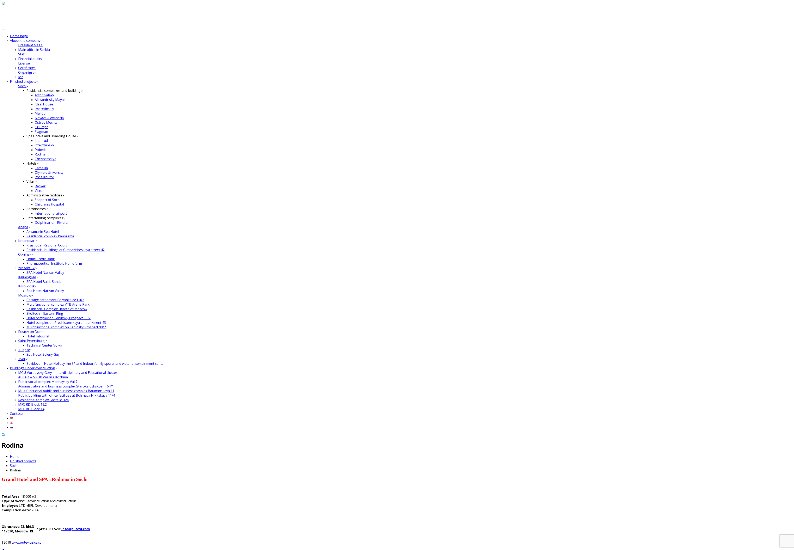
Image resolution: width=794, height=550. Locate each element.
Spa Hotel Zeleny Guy (43, 354)
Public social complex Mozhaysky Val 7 (47, 381)
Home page (19, 36)
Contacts (17, 413)
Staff (21, 54)
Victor (39, 190)
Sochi (22, 86)
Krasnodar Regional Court (46, 245)
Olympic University (49, 172)
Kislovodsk (26, 286)
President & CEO (30, 45)
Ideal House (44, 104)
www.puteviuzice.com (28, 542)
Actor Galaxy (44, 95)
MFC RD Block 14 (31, 409)
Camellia (41, 168)
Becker (40, 186)
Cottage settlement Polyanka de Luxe (55, 300)
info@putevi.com (75, 529)
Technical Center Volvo (44, 345)
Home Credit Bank (40, 259)
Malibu (40, 113)
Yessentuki (26, 268)
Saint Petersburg (31, 340)
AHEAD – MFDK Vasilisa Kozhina (43, 377)
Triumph (41, 127)
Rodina (40, 154)
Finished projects (23, 81)
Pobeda (41, 149)
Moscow (24, 295)
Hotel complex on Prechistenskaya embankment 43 (66, 322)
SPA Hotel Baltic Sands (43, 281)
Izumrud (41, 140)
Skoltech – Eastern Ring (44, 313)
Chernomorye (45, 159)
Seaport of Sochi (47, 199)
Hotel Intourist (37, 336)
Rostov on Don (29, 331)
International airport (51, 213)
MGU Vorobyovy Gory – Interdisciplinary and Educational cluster (67, 372)
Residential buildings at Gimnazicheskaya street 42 (65, 250)
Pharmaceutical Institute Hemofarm (54, 263)
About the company (25, 40)
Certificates (27, 68)
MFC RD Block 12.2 (32, 404)
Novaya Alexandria (49, 118)
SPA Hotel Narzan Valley (45, 272)
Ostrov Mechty (46, 122)
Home (14, 456)
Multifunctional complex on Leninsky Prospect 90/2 (66, 327)
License (24, 63)
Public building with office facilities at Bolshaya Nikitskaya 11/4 (66, 395)
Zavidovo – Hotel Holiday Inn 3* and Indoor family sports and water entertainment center (95, 363)
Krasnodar (26, 240)
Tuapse (24, 350)
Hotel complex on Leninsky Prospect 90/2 (58, 318)
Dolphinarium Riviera (51, 222)
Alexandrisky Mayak (50, 99)
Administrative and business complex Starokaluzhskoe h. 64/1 (66, 386)
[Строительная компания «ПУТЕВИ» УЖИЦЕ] (12, 21)
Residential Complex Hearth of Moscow (56, 309)
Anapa (23, 227)
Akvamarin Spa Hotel (42, 231)
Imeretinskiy (44, 108)
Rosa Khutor (44, 177)
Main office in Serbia (34, 49)
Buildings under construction (32, 368)
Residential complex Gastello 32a (43, 400)
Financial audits (30, 58)
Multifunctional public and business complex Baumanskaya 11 (66, 391)
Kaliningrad (27, 277)
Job (20, 77)
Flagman (41, 131)
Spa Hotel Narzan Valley (45, 290)
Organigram (27, 72)
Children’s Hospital (49, 204)
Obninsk (24, 254)
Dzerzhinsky (44, 145)
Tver (21, 359)
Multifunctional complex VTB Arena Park (58, 304)
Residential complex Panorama (50, 236)
